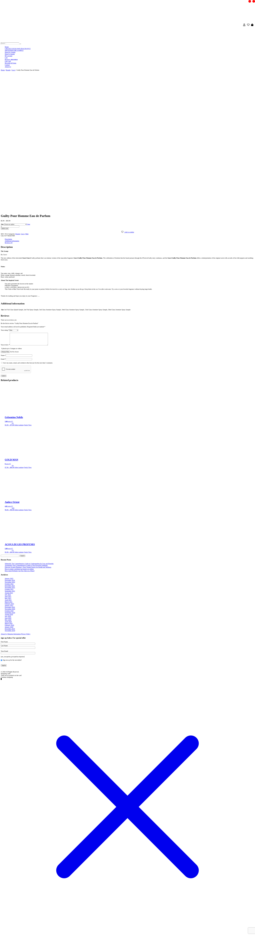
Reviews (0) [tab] (8, 243)
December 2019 (10, 629)
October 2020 (9, 611)
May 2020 (8, 620)
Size (2, 224)
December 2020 (10, 607)
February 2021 (9, 604)
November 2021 (10, 587)
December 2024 (10, 580)
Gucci (13, 70)
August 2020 (9, 614)
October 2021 (9, 589)
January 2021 (9, 605)
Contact (7, 65)
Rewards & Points (10, 63)
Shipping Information (14, 634)
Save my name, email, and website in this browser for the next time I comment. (28, 363)
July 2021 (8, 595)
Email (3, 359)
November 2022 (10, 582)
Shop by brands (10, 54)
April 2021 (8, 600)
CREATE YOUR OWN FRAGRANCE (18, 48)
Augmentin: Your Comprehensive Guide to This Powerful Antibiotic (26, 565)
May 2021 (8, 598)
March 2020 (8, 623)
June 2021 (8, 596)
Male (26, 234)
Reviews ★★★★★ (11, 59)
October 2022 (9, 584)
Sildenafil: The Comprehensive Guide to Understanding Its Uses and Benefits (29, 563)
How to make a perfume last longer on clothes (19, 569)
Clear (28, 224)
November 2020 (10, 609)
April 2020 (8, 621)
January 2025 (9, 578)
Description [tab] (8, 239)
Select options (19, 425)
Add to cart (5, 228)
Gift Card (8, 61)
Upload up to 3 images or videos (11, 348)
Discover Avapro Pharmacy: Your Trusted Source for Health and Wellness (28, 567)
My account (8, 56)
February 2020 (9, 625)
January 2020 (9, 627)
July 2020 (8, 616)
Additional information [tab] (12, 241)
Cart (6, 57)
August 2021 (9, 593)
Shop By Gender (10, 52)
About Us (8, 67)
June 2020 (8, 618)
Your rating (5, 330)
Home (7, 47)
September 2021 (10, 591)
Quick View (28, 425)
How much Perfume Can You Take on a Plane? (20, 571)
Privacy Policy (25, 634)
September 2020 (10, 612)
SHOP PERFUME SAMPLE (14, 50)
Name (3, 355)
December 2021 (10, 586)
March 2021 (8, 602)
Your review (5, 345)
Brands (8, 70)
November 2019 (10, 630)
